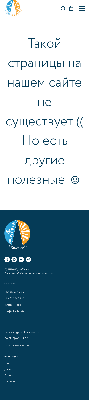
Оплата (8, 375)
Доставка (9, 369)
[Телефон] (7, 259)
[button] (63, 8)
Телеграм (9, 305)
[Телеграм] (28, 259)
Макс (18, 305)
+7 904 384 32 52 (14, 298)
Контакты (9, 382)
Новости (9, 363)
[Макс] (14, 259)
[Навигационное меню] (82, 8)
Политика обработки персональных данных (29, 273)
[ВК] (21, 259)
